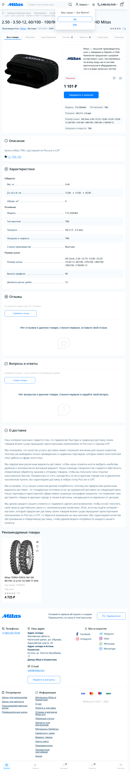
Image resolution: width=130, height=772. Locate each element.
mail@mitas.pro (36, 670)
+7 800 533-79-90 (11, 632)
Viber (106, 638)
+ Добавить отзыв (20, 313)
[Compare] (37, 550)
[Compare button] (120, 78)
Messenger (110, 648)
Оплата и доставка (45, 707)
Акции (38, 756)
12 (9, 157)
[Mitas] (74, 58)
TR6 (14, 157)
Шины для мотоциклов (14, 697)
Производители (44, 745)
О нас (38, 703)
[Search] (70, 4)
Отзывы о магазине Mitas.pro (46, 713)
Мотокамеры (40, 12)
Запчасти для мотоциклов (42, 723)
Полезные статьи (44, 718)
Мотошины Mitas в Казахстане (45, 698)
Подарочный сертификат (42, 750)
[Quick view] (37, 541)
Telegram (109, 633)
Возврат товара (43, 737)
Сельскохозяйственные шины (14, 706)
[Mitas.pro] (21, 616)
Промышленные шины (14, 712)
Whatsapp (109, 643)
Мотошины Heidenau (47, 728)
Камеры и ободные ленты (19, 12)
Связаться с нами (45, 733)
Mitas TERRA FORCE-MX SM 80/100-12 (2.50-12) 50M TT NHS (21, 579)
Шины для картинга (13, 701)
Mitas (23, 28)
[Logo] (15, 4)
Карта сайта (42, 741)
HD (19, 157)
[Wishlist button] (114, 78)
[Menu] (3, 4)
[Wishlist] (37, 546)
